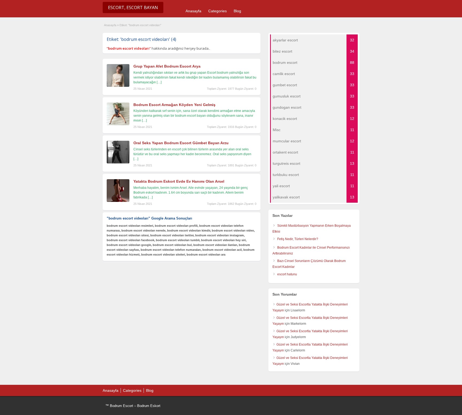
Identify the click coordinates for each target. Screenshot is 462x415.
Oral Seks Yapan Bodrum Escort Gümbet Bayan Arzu (181, 143)
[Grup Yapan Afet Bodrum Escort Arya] (118, 86)
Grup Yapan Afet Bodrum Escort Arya (167, 66)
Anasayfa (193, 11)
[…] (159, 82)
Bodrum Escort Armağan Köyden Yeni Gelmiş (174, 105)
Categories (217, 11)
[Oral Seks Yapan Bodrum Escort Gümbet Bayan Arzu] (118, 162)
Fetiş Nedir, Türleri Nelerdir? (297, 239)
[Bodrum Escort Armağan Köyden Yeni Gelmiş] (118, 124)
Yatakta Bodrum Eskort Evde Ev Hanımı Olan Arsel (178, 181)
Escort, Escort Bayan (133, 7)
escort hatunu (287, 274)
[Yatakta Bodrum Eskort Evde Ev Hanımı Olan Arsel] (118, 201)
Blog (237, 11)
